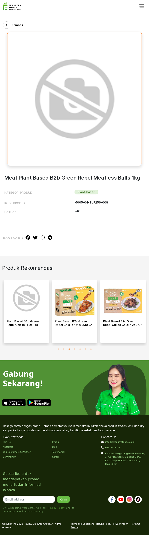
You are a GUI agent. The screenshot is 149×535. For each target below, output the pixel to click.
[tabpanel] (26, 313)
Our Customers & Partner (17, 451)
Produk (56, 442)
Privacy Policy (56, 507)
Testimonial (58, 451)
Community (9, 456)
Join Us (7, 442)
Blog (54, 446)
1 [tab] (58, 349)
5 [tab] (80, 349)
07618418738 (112, 447)
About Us (8, 446)
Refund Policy (103, 523)
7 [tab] (91, 349)
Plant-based (86, 192)
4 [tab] (74, 349)
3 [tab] (69, 349)
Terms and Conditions (82, 523)
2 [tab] (63, 349)
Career (55, 456)
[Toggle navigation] (141, 6)
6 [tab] (85, 349)
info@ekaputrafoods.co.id (119, 441)
